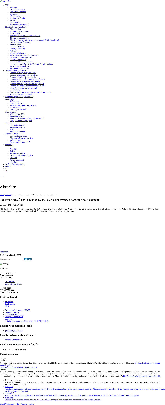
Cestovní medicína (17, 47)
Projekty (8, 123)
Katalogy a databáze (17, 153)
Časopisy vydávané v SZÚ (20, 142)
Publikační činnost (17, 160)
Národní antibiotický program (21, 62)
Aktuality (13, 7)
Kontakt (8, 166)
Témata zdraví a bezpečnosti (15, 27)
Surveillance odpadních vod (20, 66)
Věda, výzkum (10, 112)
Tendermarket (10, 304)
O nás (12, 147)
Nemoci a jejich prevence (19, 31)
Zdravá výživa (15, 29)
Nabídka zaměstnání (17, 18)
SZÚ (7, 5)
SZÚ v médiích (15, 23)
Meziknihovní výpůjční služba (21, 155)
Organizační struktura (18, 12)
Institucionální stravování (19, 68)
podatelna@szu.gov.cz (13, 330)
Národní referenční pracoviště (21, 94)
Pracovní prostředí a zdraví (20, 42)
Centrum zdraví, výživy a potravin (23, 77)
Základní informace (17, 9)
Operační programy (17, 125)
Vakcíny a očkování (17, 49)
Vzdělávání (9, 99)
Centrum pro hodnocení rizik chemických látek (27, 86)
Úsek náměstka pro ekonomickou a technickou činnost (30, 92)
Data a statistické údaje (18, 136)
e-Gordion (9, 302)
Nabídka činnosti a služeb (14, 164)
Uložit (2, 404)
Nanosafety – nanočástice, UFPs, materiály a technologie (31, 64)
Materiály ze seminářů (18, 110)
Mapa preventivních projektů (21, 121)
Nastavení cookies (12, 312)
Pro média (13, 20)
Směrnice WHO (16, 140)
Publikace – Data (11, 134)
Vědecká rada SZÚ (17, 114)
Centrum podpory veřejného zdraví (23, 73)
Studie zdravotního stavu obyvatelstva (24, 55)
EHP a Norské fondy (18, 132)
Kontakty (13, 162)
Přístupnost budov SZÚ (14, 317)
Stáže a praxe (15, 101)
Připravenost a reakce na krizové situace (25, 36)
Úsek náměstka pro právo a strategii (23, 88)
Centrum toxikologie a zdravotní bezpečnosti (27, 84)
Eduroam (8, 319)
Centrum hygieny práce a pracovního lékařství (27, 79)
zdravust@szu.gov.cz (13, 284)
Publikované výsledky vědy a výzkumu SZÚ (27, 118)
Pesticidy (13, 51)
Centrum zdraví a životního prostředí (24, 75)
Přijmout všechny (30, 367)
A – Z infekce (15, 33)
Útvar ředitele (15, 90)
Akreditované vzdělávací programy (23, 105)
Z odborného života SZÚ (19, 25)
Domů (2, 195)
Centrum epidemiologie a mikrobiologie (25, 81)
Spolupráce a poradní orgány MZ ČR (19, 97)
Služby (12, 151)
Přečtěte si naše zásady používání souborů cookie (142, 376)
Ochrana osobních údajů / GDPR (17, 310)
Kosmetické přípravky (18, 53)
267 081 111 (10, 282)
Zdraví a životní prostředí (19, 38)
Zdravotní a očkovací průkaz (21, 57)
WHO (12, 129)
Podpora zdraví (15, 44)
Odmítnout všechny (16, 367)
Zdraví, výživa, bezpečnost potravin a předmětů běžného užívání (34, 40)
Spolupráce (14, 14)
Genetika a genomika (18, 60)
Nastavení (4, 367)
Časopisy (13, 158)
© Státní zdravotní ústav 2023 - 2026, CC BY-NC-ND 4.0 (27, 321)
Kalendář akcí (15, 108)
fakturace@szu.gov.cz (13, 340)
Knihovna (8, 145)
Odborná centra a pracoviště (15, 70)
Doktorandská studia (17, 103)
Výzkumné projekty (17, 116)
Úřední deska (15, 16)
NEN (7, 306)
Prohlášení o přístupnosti (14, 314)
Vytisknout (4, 252)
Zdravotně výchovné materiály (21, 138)
